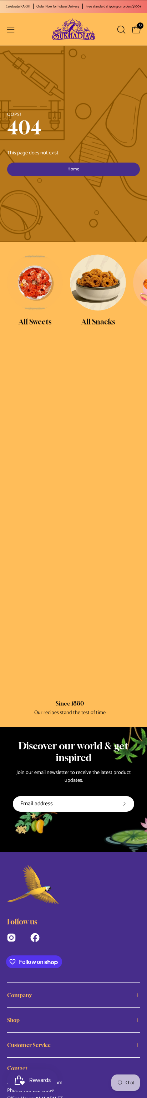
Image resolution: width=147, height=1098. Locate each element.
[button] (121, 30)
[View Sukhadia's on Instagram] (11, 936)
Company (19, 995)
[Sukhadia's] (73, 29)
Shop (13, 1020)
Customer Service (29, 1045)
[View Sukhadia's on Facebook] (35, 936)
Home (73, 169)
